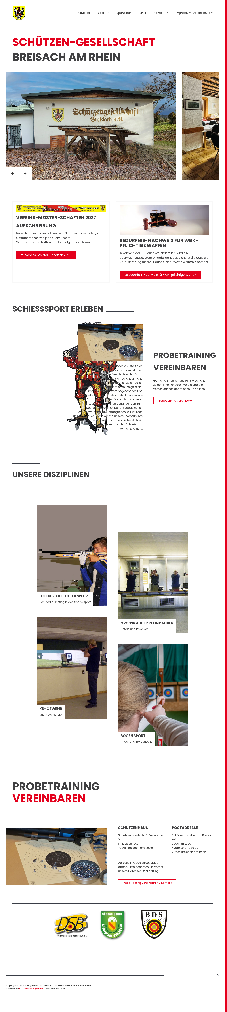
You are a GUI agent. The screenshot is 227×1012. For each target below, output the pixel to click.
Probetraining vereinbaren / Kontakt (147, 883)
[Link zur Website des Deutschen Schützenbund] (71, 925)
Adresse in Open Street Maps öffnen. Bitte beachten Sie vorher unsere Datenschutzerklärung (140, 867)
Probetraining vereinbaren (175, 401)
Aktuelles (84, 13)
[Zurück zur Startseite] (18, 12)
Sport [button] (101, 13)
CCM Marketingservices (32, 988)
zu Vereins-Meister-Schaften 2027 (46, 255)
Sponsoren (124, 13)
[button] (12, 173)
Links (143, 13)
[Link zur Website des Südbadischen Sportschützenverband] (112, 925)
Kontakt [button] (159, 13)
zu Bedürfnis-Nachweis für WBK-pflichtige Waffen (160, 275)
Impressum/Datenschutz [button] (193, 13)
